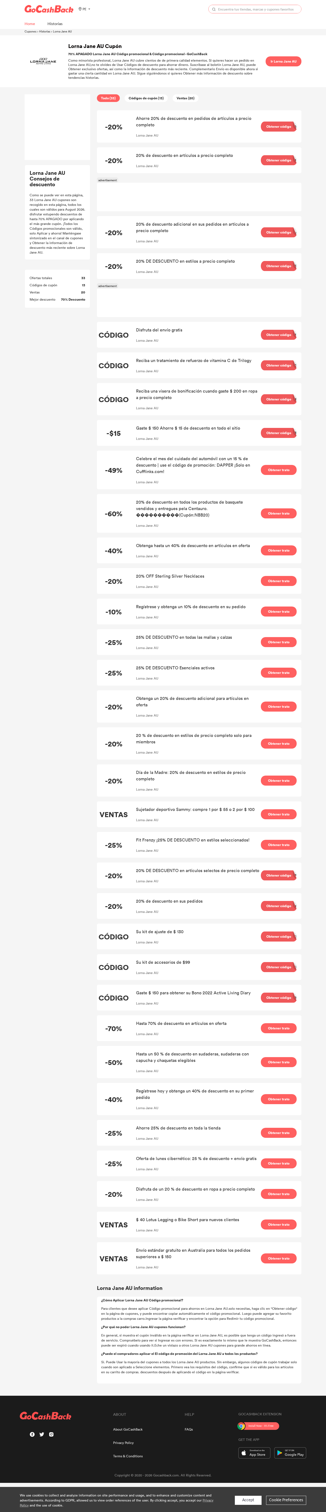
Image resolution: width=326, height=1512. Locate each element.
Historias (44, 31)
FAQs (189, 1429)
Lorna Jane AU (62, 31)
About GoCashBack (127, 1429)
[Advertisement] (57, 127)
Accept (248, 1500)
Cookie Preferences (286, 1500)
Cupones (30, 31)
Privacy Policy (123, 1442)
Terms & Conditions (128, 1456)
